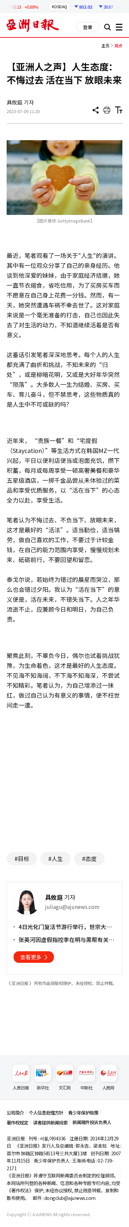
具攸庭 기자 (20, 102)
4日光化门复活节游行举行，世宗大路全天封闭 (65, 926)
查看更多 (30, 957)
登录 (87, 27)
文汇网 (65, 1087)
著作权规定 (17, 1122)
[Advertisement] (64, 782)
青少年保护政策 (83, 1112)
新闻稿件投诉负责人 (91, 1122)
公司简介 (15, 1112)
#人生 (55, 858)
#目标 (22, 858)
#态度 (89, 858)
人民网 (108, 1087)
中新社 (86, 1087)
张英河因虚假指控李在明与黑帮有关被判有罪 (66, 939)
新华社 (43, 1087)
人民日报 (21, 1087)
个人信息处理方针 (46, 1112)
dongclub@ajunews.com (70, 1198)
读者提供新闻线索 (50, 1122)
